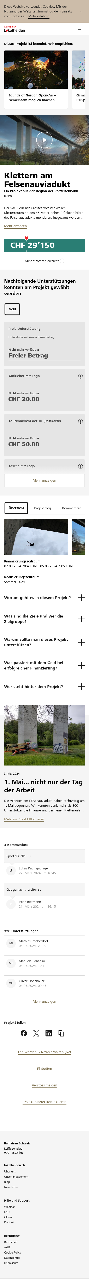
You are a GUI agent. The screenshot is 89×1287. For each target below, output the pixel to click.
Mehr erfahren (38, 16)
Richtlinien (10, 1242)
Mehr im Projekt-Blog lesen (24, 819)
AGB (7, 1247)
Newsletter (11, 1187)
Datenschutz (12, 1257)
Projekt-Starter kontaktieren (44, 1102)
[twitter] (36, 1033)
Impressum (11, 1263)
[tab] (12, 309)
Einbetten (44, 1069)
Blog (7, 1181)
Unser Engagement (16, 1176)
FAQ (7, 1212)
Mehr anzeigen (44, 480)
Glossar (8, 1217)
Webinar (9, 1206)
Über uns (10, 1171)
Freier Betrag (28, 355)
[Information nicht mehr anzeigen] (81, 11)
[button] (80, 29)
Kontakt (9, 1222)
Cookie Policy (12, 1252)
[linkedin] (48, 1033)
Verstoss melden (44, 1085)
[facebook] (24, 1033)
